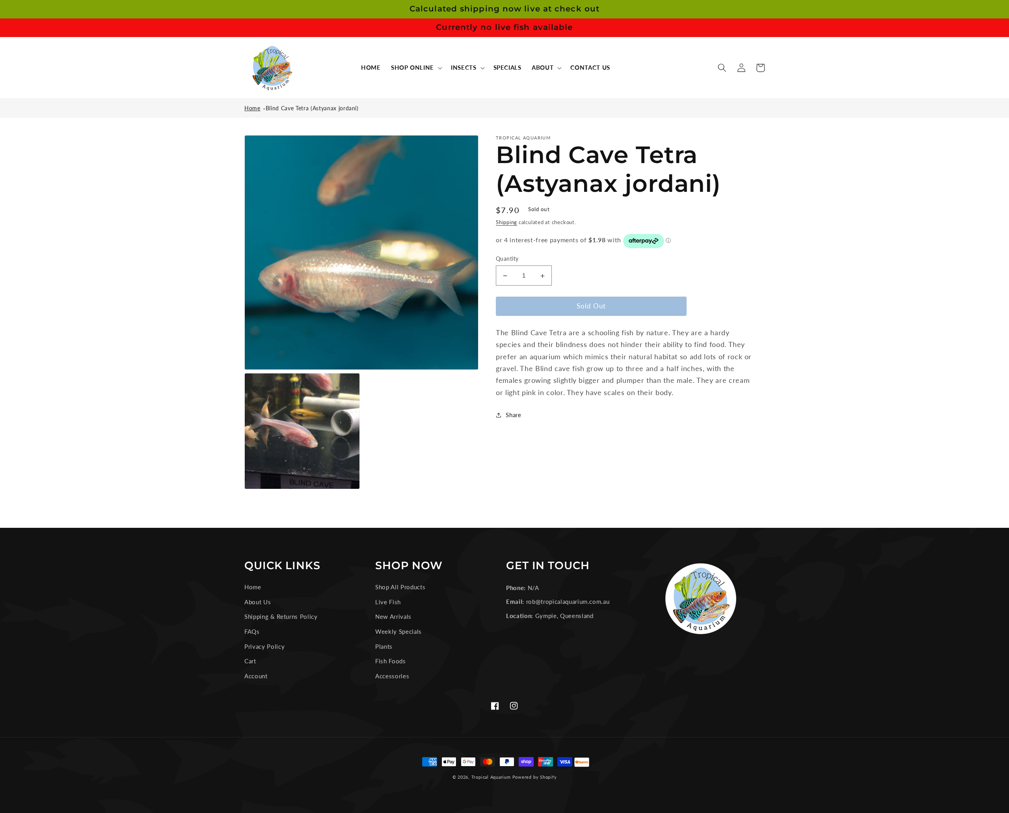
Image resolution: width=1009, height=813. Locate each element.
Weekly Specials (398, 631)
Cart (250, 661)
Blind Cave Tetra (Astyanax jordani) (312, 108)
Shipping (506, 222)
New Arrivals (393, 616)
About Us (257, 601)
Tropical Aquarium (491, 777)
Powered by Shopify (534, 777)
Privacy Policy (264, 646)
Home (252, 108)
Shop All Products (400, 586)
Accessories (392, 675)
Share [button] (513, 414)
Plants (384, 646)
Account (256, 675)
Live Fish (388, 601)
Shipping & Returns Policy (281, 616)
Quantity (507, 258)
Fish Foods (390, 661)
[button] (416, 68)
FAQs (252, 631)
